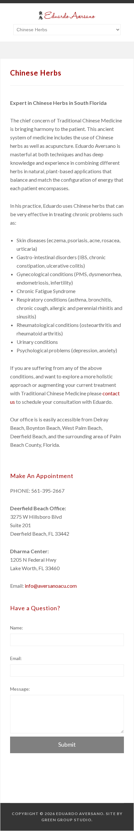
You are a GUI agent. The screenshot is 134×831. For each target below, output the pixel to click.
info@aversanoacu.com (51, 586)
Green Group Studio (66, 819)
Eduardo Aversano (79, 813)
